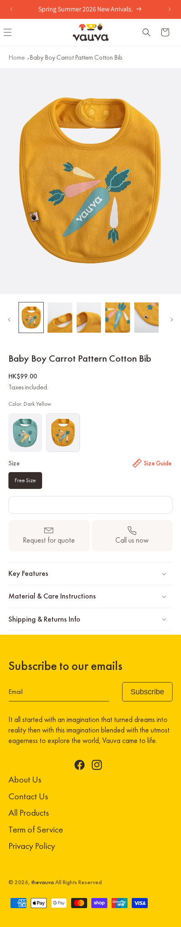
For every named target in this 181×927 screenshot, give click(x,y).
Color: (29, 403)
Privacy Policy (31, 845)
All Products (28, 812)
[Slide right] (171, 319)
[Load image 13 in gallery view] (89, 317)
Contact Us (28, 796)
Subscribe (147, 692)
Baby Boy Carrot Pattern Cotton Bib (75, 57)
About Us (24, 779)
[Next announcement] (169, 9)
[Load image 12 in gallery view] (60, 317)
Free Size (25, 480)
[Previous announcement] (11, 9)
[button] (146, 32)
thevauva (42, 882)
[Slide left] (9, 319)
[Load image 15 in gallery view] (146, 317)
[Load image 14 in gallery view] (117, 317)
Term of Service (35, 829)
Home (16, 57)
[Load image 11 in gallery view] (31, 317)
